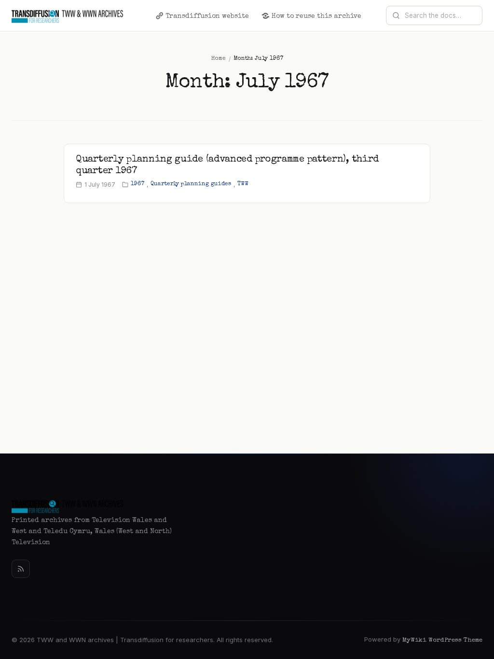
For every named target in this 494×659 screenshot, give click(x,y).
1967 (137, 184)
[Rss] (21, 569)
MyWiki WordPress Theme (442, 640)
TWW (242, 184)
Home (218, 59)
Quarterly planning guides (191, 184)
